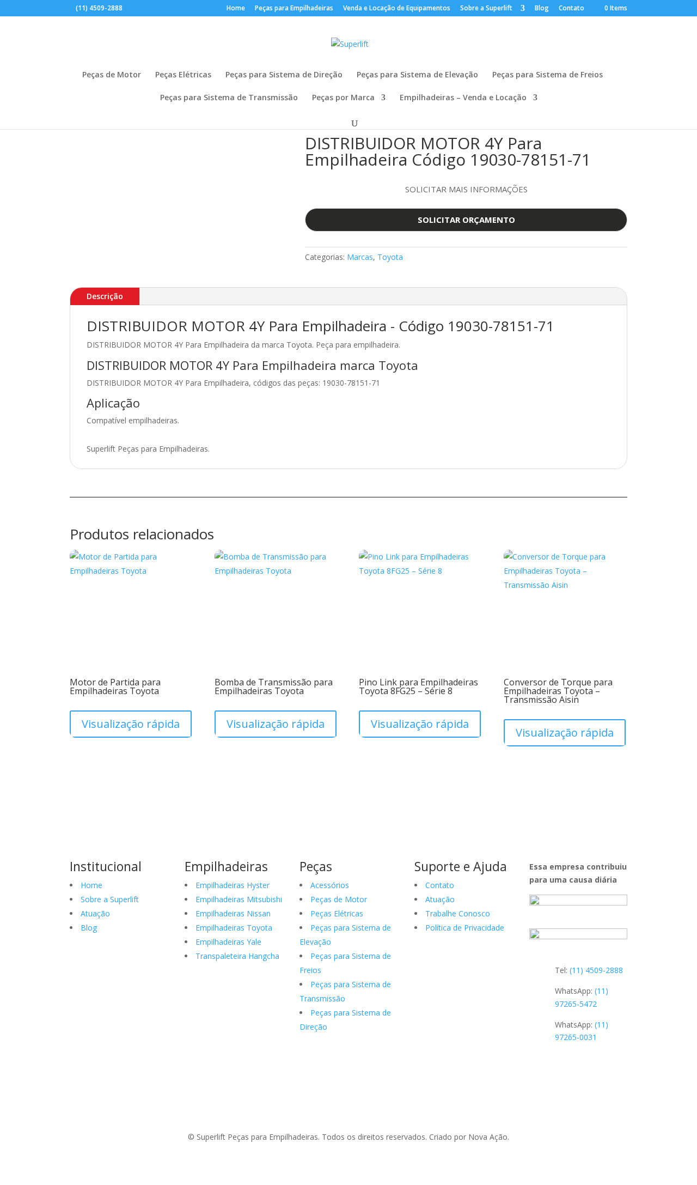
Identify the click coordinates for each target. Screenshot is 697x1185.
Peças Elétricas (183, 75)
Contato (571, 9)
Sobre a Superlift (487, 9)
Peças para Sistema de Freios (547, 75)
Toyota (390, 257)
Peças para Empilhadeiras (294, 9)
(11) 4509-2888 (99, 8)
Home (236, 9)
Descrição (105, 296)
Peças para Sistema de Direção (284, 75)
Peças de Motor (111, 75)
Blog (542, 9)
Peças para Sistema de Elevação (417, 75)
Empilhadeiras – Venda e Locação (463, 98)
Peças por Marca (343, 98)
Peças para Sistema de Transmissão (229, 98)
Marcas (360, 257)
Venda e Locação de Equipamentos (396, 9)
